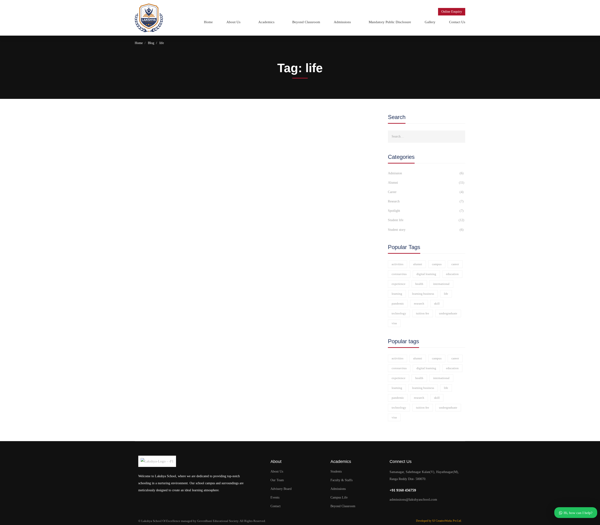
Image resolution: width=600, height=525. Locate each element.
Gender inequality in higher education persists (186, 194)
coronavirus (399, 274)
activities (397, 264)
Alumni (426, 182)
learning (397, 293)
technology (399, 313)
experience (398, 284)
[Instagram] (410, 510)
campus (437, 264)
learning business (423, 293)
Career (426, 192)
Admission (426, 173)
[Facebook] (401, 510)
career (455, 264)
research (419, 303)
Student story (426, 229)
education (452, 274)
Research (426, 201)
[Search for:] (426, 136)
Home (139, 43)
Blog (151, 43)
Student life (426, 220)
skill (437, 303)
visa (394, 323)
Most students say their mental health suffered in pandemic (201, 142)
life (446, 293)
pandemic (398, 303)
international (441, 284)
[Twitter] (392, 510)
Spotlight (426, 210)
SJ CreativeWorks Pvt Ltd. (447, 520)
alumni (417, 264)
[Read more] (142, 123)
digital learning (426, 274)
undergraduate (448, 313)
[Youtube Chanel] (419, 510)
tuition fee (422, 313)
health (419, 284)
